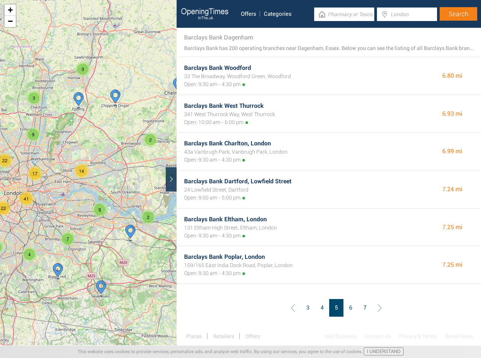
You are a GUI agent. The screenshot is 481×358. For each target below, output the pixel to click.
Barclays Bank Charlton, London (227, 143)
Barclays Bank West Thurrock (224, 105)
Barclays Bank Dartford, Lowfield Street (238, 181)
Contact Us (378, 336)
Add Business (341, 336)
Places (194, 336)
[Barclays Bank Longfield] (130, 233)
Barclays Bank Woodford (217, 67)
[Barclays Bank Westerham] (58, 271)
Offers (248, 14)
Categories (278, 14)
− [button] (10, 21)
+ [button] (10, 10)
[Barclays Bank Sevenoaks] (101, 288)
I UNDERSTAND (384, 351)
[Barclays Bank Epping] (79, 100)
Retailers (223, 336)
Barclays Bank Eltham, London (225, 219)
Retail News (459, 336)
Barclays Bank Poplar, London (224, 256)
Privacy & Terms (418, 336)
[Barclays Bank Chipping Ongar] (115, 98)
